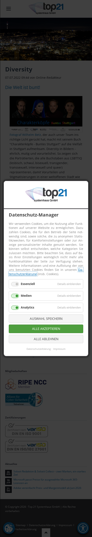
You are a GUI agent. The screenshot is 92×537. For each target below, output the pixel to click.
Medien (26, 296)
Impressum (59, 348)
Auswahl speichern (46, 318)
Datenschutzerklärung (39, 348)
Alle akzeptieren (46, 328)
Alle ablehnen (46, 339)
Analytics (27, 307)
